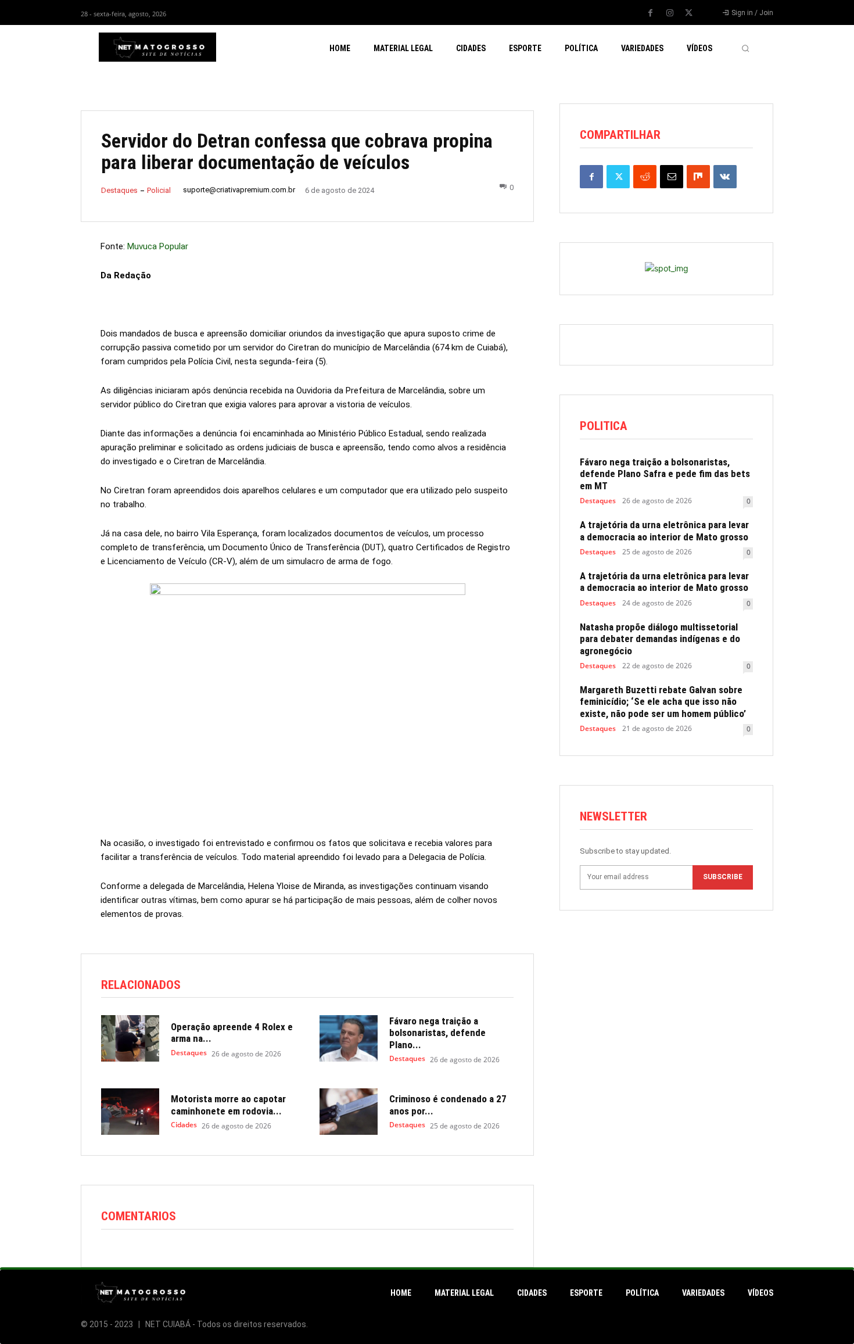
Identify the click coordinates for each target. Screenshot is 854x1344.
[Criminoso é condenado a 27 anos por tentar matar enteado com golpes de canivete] (349, 1111)
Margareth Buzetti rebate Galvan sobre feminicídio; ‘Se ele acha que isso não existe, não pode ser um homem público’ (663, 701)
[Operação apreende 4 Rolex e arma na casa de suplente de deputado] (130, 1038)
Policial (159, 190)
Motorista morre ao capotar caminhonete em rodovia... (228, 1104)
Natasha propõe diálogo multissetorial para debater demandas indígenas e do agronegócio (660, 639)
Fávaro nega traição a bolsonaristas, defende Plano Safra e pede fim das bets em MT (665, 474)
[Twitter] (689, 13)
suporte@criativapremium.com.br (239, 189)
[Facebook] (651, 13)
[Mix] (698, 176)
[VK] (725, 176)
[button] (745, 48)
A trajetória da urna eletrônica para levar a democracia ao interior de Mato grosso (664, 530)
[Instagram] (670, 13)
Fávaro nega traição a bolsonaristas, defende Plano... (437, 1033)
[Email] (671, 176)
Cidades (184, 1124)
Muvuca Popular (157, 246)
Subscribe (722, 877)
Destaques (119, 190)
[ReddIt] (644, 176)
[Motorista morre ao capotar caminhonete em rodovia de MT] (130, 1111)
